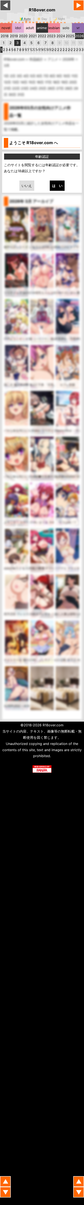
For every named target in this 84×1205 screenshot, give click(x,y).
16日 (41, 82)
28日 (69, 88)
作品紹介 (36, 59)
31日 (20, 94)
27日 (60, 88)
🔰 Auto (25, 19)
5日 (33, 76)
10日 (67, 76)
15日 (32, 82)
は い (57, 186)
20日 (73, 82)
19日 (65, 82)
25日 (43, 88)
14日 (24, 82)
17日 (49, 82)
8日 (53, 76)
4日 (26, 76)
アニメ (53, 59)
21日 (8, 88)
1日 (7, 76)
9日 (59, 76)
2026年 (69, 59)
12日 (8, 82)
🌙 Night (59, 19)
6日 (40, 76)
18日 (57, 82)
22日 (16, 88)
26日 (51, 88)
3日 (20, 76)
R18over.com (42, 9)
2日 (13, 76)
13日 (16, 82)
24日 (34, 88)
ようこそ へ (33, 142)
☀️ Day (42, 19)
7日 (46, 76)
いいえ (27, 186)
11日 (74, 76)
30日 (12, 94)
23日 (25, 88)
